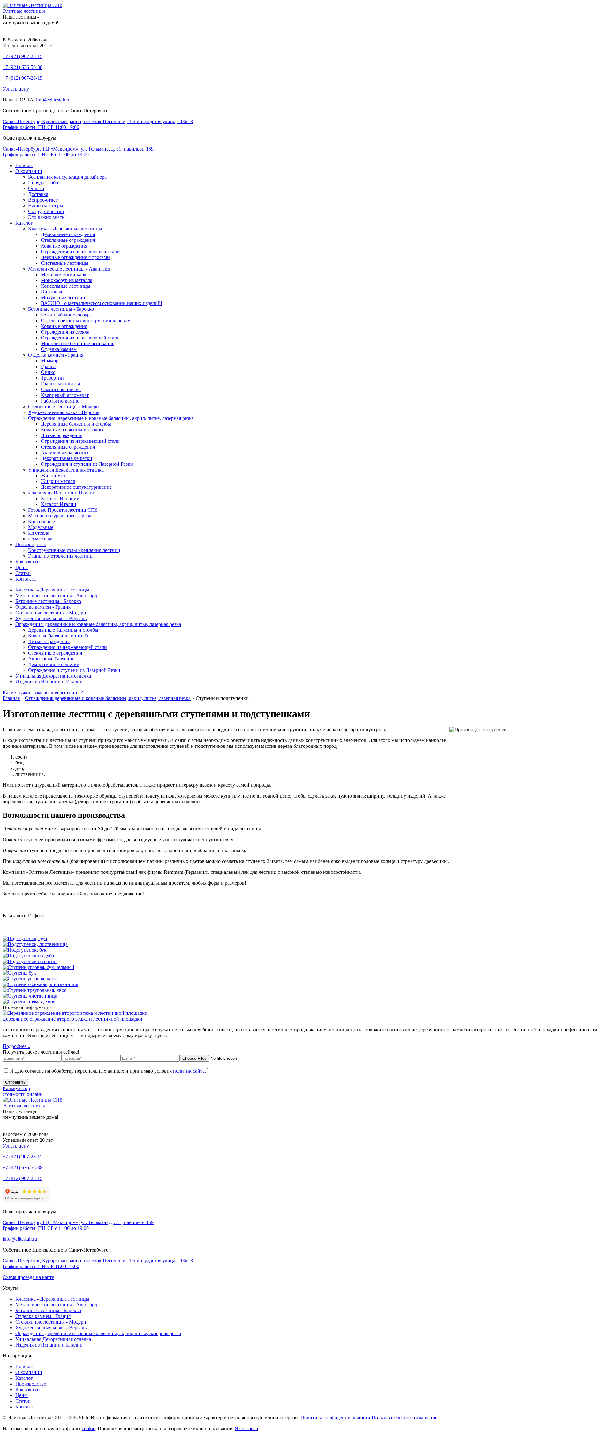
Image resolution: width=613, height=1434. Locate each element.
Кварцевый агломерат (65, 395)
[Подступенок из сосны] (30, 961)
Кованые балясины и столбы (72, 429)
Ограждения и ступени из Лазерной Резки (87, 464)
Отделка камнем (59, 349)
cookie (88, 1428)
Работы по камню (60, 401)
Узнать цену (16, 89)
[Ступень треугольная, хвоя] (34, 990)
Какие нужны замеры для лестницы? (43, 692)
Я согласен (246, 1428)
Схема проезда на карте (28, 1277)
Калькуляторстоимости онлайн (23, 1091)
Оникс (48, 372)
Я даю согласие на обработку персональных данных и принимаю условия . (108, 1071)
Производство (30, 544)
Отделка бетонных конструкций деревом (86, 320)
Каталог (24, 223)
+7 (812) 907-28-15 (22, 78)
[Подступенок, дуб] (25, 938)
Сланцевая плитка (61, 389)
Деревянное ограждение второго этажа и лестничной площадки (72, 1019)
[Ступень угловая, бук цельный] (38, 967)
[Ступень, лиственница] (30, 996)
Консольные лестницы (65, 286)
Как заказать (28, 561)
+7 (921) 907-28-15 (22, 56)
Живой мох (53, 475)
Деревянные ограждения (68, 234)
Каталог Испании (60, 498)
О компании (28, 171)
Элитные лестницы (24, 11)
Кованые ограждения (64, 246)
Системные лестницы (64, 263)
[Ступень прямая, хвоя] (29, 1001)
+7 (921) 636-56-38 (22, 67)
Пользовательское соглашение (404, 1417)
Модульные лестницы (65, 297)
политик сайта (189, 1071)
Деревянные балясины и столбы (76, 424)
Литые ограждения (61, 435)
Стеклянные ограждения (68, 240)
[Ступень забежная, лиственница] (40, 984)
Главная (24, 165)
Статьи (23, 573)
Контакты (26, 579)
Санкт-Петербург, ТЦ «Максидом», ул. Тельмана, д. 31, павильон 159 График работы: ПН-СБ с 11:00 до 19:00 (78, 151)
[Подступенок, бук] (25, 950)
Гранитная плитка (60, 383)
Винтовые (52, 291)
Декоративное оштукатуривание (76, 487)
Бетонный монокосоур (65, 314)
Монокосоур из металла (66, 280)
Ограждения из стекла (65, 332)
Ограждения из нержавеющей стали (80, 251)
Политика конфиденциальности (335, 1417)
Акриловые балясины (64, 452)
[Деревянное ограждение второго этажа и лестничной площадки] (75, 1013)
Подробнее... (16, 1046)
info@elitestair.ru (53, 99)
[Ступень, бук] (19, 973)
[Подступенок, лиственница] (35, 944)
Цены (21, 567)
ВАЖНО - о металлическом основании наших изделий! (101, 303)
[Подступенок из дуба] (28, 955)
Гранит (48, 366)
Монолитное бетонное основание (77, 343)
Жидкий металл (58, 481)
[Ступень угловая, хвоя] (30, 978)
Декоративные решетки (66, 458)
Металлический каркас (66, 274)
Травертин (52, 378)
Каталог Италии (58, 504)
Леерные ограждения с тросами (75, 257)
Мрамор (49, 360)
